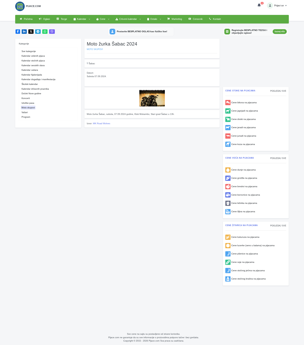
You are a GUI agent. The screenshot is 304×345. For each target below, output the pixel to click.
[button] (81, 19)
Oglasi (46, 19)
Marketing (176, 19)
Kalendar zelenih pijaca (33, 56)
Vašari (25, 112)
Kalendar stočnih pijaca (33, 60)
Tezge (63, 19)
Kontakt (216, 19)
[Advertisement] (152, 151)
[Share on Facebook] (18, 31)
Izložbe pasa (28, 103)
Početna (27, 19)
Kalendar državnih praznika (35, 89)
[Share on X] (31, 31)
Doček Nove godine (31, 93)
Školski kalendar (30, 84)
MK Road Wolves (101, 123)
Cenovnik (197, 19)
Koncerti (26, 98)
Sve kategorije (29, 51)
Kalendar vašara (30, 70)
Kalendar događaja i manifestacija (38, 79)
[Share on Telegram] (38, 31)
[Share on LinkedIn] (24, 31)
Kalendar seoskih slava (33, 65)
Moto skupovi (28, 107)
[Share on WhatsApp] (45, 31)
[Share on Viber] (52, 31)
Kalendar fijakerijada (32, 74)
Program (26, 117)
